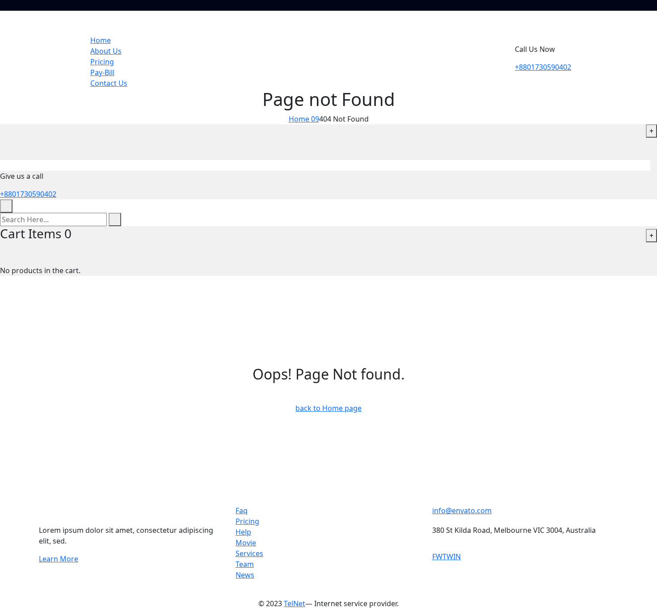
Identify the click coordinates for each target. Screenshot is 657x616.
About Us (106, 51)
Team (245, 564)
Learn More (58, 559)
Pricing (102, 62)
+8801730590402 (543, 67)
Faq (242, 510)
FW (437, 556)
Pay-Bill (102, 72)
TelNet (294, 603)
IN (457, 556)
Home (100, 40)
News (245, 575)
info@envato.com (462, 510)
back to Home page (328, 408)
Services (249, 553)
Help (243, 532)
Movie (246, 543)
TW (447, 556)
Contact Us (108, 83)
